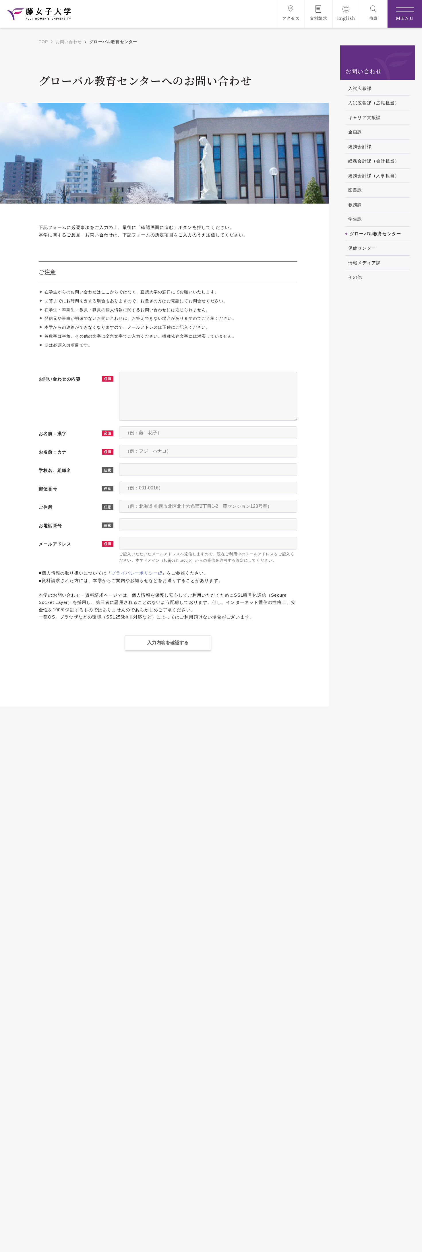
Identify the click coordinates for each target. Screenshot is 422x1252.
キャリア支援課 (364, 117)
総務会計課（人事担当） (373, 175)
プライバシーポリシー (134, 573)
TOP (43, 41)
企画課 (355, 131)
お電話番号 (50, 525)
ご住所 (46, 507)
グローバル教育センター (375, 233)
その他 (355, 277)
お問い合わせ (69, 41)
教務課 (355, 204)
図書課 (355, 189)
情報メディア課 (364, 262)
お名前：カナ (53, 451)
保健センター (362, 248)
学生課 (355, 219)
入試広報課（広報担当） (373, 102)
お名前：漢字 (53, 433)
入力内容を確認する (168, 642)
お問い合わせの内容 (60, 378)
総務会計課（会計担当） (373, 160)
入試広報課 (359, 88)
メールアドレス (55, 543)
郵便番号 (48, 488)
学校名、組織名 (55, 470)
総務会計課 (359, 146)
